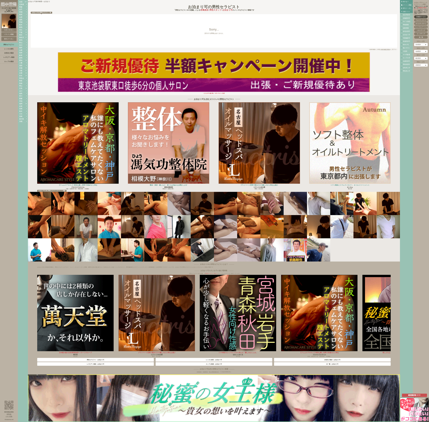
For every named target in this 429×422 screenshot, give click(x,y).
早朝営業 (406, 25)
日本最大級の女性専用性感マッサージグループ (75, 352)
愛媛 (20, 98)
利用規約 (199, 372)
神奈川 (21, 37)
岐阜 (20, 55)
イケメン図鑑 (407, 5)
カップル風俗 (9, 61)
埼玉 (20, 30)
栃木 (20, 25)
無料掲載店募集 (385, 49)
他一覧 (421, 37)
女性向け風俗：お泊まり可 (332, 360)
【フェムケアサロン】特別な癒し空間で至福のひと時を (77, 185)
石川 (20, 45)
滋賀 (20, 65)
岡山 (20, 86)
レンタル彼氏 (9, 49)
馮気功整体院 (168, 187)
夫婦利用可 (406, 61)
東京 (20, 35)
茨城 (20, 22)
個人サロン (406, 48)
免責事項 (205, 372)
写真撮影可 (406, 38)
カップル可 (406, 58)
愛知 (20, 60)
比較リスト (406, 11)
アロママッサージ (421, 20)
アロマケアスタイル (77, 187)
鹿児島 (21, 119)
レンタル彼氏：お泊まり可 (214, 360)
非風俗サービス (421, 17)
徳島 (20, 93)
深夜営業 (406, 28)
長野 (20, 53)
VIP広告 (9, 414)
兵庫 (20, 73)
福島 (20, 20)
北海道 (21, 4)
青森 (20, 7)
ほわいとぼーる (238, 354)
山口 (20, 91)
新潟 (20, 40)
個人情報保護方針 (214, 372)
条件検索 (39, 1)
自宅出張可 (406, 31)
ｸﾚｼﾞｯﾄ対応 (406, 21)
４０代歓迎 (406, 54)
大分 (20, 114)
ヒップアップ (421, 34)
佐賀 (20, 106)
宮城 (20, 12)
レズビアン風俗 (8, 57)
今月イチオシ (9, 30)
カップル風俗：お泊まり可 (214, 364)
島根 (20, 83)
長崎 (20, 109)
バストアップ (421, 30)
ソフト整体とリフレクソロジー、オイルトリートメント (350, 185)
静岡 (20, 58)
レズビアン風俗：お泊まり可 (95, 364)
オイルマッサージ (421, 23)
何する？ (406, 1)
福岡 (20, 104)
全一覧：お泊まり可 (332, 364)
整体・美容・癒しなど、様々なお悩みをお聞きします (168, 185)
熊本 (20, 111)
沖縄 (20, 121)
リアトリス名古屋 (259, 187)
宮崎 (20, 116)
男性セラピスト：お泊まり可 (95, 360)
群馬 (20, 27)
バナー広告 (9, 416)
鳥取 (20, 81)
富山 (20, 42)
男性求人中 (406, 71)
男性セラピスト (8, 44)
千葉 (20, 32)
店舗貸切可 (406, 18)
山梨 (20, 50)
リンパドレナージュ (421, 27)
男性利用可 (406, 64)
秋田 (20, 14)
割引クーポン (407, 8)
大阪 (20, 70)
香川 (20, 96)
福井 (20, 47)
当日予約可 (406, 15)
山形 (20, 17)
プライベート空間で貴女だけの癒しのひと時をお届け (259, 185)
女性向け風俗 (9, 53)
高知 (20, 101)
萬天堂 (75, 354)
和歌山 (21, 78)
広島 (20, 88)
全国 (20, 2)
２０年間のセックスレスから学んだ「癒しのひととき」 (238, 352)
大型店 (405, 51)
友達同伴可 (406, 41)
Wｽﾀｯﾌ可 (406, 44)
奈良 (20, 75)
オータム (350, 187)
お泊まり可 (406, 35)
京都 (20, 68)
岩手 (20, 9)
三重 (20, 63)
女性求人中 (406, 68)
